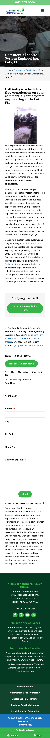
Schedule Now (25, 730)
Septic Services (25, 686)
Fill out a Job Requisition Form (25, 308)
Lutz (29, 338)
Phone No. (11, 447)
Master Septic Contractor (25, 699)
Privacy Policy (25, 724)
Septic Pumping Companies (25, 711)
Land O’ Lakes (19, 338)
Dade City (32, 335)
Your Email (11, 396)
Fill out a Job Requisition (21, 363)
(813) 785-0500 (25, 2)
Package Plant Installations (25, 705)
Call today (10, 264)
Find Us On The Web (25, 608)
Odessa (8, 341)
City (8, 421)
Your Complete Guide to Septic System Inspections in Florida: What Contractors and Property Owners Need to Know (25, 656)
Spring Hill (18, 345)
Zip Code (10, 434)
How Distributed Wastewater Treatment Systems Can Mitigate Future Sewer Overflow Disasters (25, 667)
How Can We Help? (15, 459)
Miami (36, 338)
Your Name (11, 383)
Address (10, 408)
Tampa (32, 345)
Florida (39, 345)
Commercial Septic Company (25, 692)
